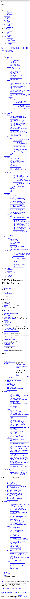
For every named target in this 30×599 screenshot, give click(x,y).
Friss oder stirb (7, 288)
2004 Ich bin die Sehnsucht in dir (18, 421)
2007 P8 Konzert (14, 165)
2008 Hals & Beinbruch (15, 167)
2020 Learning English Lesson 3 (21, 231)
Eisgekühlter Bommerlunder (10, 339)
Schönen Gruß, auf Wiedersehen (11, 331)
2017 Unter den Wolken (16, 533)
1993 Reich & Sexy (18, 142)
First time (6, 305)
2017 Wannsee (13, 534)
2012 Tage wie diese (15, 197)
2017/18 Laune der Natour (16, 209)
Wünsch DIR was (8, 316)
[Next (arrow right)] (18, 363)
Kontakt (3, 588)
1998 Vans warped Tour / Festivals (18, 128)
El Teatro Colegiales (9, 293)
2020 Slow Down (14, 546)
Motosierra (6, 356)
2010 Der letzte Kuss (15, 435)
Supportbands (10, 38)
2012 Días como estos (15, 549)
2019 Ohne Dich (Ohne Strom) (17, 541)
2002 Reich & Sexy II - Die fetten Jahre (19, 395)
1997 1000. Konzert (15, 127)
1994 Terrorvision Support (16, 121)
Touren (8, 13)
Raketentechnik (4, 589)
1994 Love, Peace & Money (20, 143)
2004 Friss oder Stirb (18, 178)
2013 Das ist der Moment (16, 531)
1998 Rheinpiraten (14, 130)
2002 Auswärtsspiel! (15, 160)
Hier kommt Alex (8, 309)
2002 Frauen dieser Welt (16, 412)
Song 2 (5, 307)
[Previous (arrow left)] (16, 363)
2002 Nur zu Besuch (15, 413)
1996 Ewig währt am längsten (17, 126)
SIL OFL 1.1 (15, 597)
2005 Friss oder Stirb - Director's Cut (19, 449)
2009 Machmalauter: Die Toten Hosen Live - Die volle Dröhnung (19, 463)
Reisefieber (6, 321)
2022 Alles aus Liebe (15, 241)
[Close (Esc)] (16, 362)
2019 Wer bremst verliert (16, 210)
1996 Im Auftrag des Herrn (19, 146)
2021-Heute (6, 32)
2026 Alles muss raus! (18, 256)
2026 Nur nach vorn (18, 265)
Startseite (6, 572)
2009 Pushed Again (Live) (16, 431)
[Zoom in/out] (22, 362)
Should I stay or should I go (10, 318)
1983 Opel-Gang (17, 99)
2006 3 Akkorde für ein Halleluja (18, 455)
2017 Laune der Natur (18, 224)
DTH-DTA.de (4, 581)
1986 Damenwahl (14, 89)
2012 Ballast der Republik (19, 219)
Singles (11, 110)
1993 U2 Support (14, 119)
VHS (11, 112)
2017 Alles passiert (14, 535)
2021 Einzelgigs (14, 239)
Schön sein (6, 310)
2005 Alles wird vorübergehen (17, 424)
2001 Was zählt (13, 410)
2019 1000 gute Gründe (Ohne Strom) (19, 539)
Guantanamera (7, 326)
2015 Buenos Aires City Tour (17, 204)
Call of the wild (7, 322)
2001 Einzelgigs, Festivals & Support (19, 158)
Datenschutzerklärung (17, 588)
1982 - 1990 (7, 16)
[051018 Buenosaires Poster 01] (10, 363)
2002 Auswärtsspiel (17, 175)
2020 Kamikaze (14, 543)
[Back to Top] (1, 579)
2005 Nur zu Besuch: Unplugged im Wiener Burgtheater (19, 400)
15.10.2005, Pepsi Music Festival (22, 366)
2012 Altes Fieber (14, 528)
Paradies (6, 320)
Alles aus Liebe (7, 325)
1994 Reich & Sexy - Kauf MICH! (18, 123)
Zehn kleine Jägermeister (10, 329)
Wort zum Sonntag (8, 337)
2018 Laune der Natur (15, 537)
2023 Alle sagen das (15, 242)
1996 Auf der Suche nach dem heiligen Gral (16, 78)
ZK (4, 10)
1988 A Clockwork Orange (16, 93)
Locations (9, 39)
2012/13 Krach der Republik (17, 198)
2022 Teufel (16, 261)
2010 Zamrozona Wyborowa (17, 436)
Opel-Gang (6, 333)
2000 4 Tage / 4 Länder (15, 134)
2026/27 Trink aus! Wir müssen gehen (19, 249)
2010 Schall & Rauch (15, 171)
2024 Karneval (13, 245)
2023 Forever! (13, 243)
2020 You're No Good (15, 548)
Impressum (8, 588)
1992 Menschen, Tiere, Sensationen (18, 117)
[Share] (18, 362)
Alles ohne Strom (14, 568)
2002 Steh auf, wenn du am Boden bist (19, 414)
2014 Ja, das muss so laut (16, 201)
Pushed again (7, 324)
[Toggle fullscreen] (21, 362)
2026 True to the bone (18, 267)
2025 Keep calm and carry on (17, 246)
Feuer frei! (6, 314)
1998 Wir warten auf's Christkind (18, 131)
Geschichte (9, 12)
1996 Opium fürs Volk (18, 145)
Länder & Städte (11, 40)
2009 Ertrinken (13, 433)
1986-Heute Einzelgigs (15, 65)
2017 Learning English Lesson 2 (21, 225)
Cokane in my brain (8, 317)
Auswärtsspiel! (7, 344)
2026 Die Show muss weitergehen (21, 262)
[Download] (19, 362)
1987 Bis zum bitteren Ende (19, 105)
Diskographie (10, 14)
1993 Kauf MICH (17, 141)
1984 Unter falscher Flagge (19, 101)
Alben (11, 98)
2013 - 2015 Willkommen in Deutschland (20, 199)
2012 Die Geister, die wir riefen (20, 220)
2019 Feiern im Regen (15, 542)
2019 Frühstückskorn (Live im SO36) (19, 538)
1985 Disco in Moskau (15, 87)
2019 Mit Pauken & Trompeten (17, 212)
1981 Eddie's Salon (14, 73)
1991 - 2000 (7, 20)
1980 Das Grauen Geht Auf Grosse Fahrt (15, 71)
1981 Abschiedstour (15, 64)
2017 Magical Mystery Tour (16, 205)
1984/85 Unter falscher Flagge (17, 86)
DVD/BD (12, 188)
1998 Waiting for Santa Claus (20, 149)
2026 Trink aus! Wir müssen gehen (21, 254)
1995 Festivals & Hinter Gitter (17, 124)
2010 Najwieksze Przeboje (19, 186)
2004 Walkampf (14, 418)
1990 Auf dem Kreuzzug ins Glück (18, 95)
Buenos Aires (7, 291)
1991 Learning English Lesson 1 (18, 116)
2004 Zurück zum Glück (19, 179)
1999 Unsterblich (17, 150)
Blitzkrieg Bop (7, 342)
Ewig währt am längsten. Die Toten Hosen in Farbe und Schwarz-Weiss (18, 471)
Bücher (11, 191)
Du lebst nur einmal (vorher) (10, 343)
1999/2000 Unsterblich (15, 135)
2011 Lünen (13, 195)
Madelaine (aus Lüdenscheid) (11, 313)
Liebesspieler (7, 303)
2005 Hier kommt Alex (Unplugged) (19, 422)
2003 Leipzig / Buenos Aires (17, 161)
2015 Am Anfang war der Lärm (17, 202)
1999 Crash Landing (18, 152)
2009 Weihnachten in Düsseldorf (18, 169)
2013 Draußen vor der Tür (16, 530)
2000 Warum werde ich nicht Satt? (18, 132)
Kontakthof (9, 44)
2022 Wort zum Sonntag (19, 258)
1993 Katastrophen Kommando (17, 120)
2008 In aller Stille (17, 182)
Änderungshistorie (11, 42)
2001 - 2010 (7, 24)
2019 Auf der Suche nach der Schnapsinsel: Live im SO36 (17, 521)
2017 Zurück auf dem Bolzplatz (17, 206)
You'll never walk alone (9, 346)
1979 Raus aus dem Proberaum (14, 60)
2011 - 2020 (7, 28)
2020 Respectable (14, 545)
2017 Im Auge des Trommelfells (17, 208)
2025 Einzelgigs (14, 247)
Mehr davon (7, 36)
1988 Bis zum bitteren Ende (16, 91)
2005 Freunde (13, 425)
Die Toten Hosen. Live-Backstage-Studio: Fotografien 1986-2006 (18, 474)
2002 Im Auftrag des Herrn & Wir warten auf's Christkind (18, 444)
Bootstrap (20, 595)
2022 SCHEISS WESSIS (19, 260)
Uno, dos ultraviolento (9, 328)
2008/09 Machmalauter (15, 168)
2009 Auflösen (13, 432)
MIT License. (23, 596)
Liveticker (9, 43)
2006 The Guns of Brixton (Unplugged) (19, 427)
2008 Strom (13, 428)
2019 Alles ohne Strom (15, 213)
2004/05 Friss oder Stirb (16, 162)
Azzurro (6, 350)
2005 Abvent (13, 164)
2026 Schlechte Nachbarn (19, 264)
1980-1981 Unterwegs (15, 63)
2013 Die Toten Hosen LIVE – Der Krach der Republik (18, 510)
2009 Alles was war (14, 429)
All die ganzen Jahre (9, 311)
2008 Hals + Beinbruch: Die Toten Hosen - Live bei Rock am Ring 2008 (19, 457)
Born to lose (7, 335)
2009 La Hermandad (18, 184)
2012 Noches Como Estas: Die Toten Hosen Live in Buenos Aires (19, 552)
